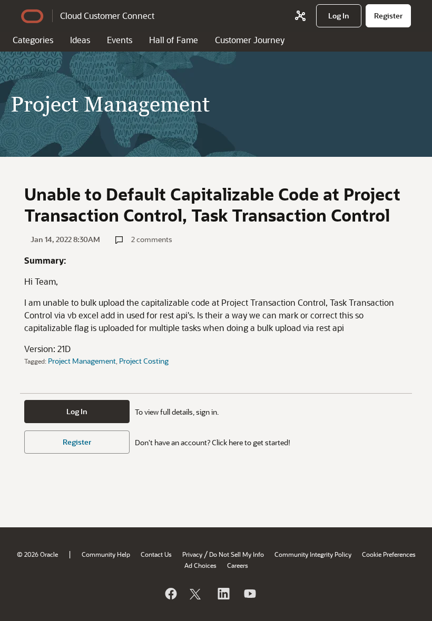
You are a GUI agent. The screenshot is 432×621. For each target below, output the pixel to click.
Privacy (192, 554)
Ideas (80, 39)
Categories (33, 39)
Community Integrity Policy (312, 554)
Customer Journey (249, 39)
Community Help (106, 554)
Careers (237, 565)
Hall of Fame (173, 39)
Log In (76, 411)
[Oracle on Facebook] (170, 593)
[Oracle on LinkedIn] (223, 593)
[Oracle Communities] (300, 15)
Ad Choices (200, 565)
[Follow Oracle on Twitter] (196, 593)
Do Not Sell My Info (236, 554)
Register (77, 442)
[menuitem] (338, 15)
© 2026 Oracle (37, 554)
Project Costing (144, 361)
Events (119, 39)
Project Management (82, 361)
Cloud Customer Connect (107, 15)
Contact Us (156, 554)
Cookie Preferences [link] (389, 554)
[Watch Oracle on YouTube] (249, 593)
